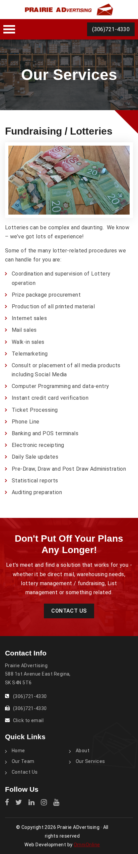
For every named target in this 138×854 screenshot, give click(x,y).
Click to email (28, 720)
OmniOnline (87, 844)
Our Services (90, 761)
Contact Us (69, 611)
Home (18, 750)
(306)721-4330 (111, 29)
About (82, 750)
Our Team (23, 761)
